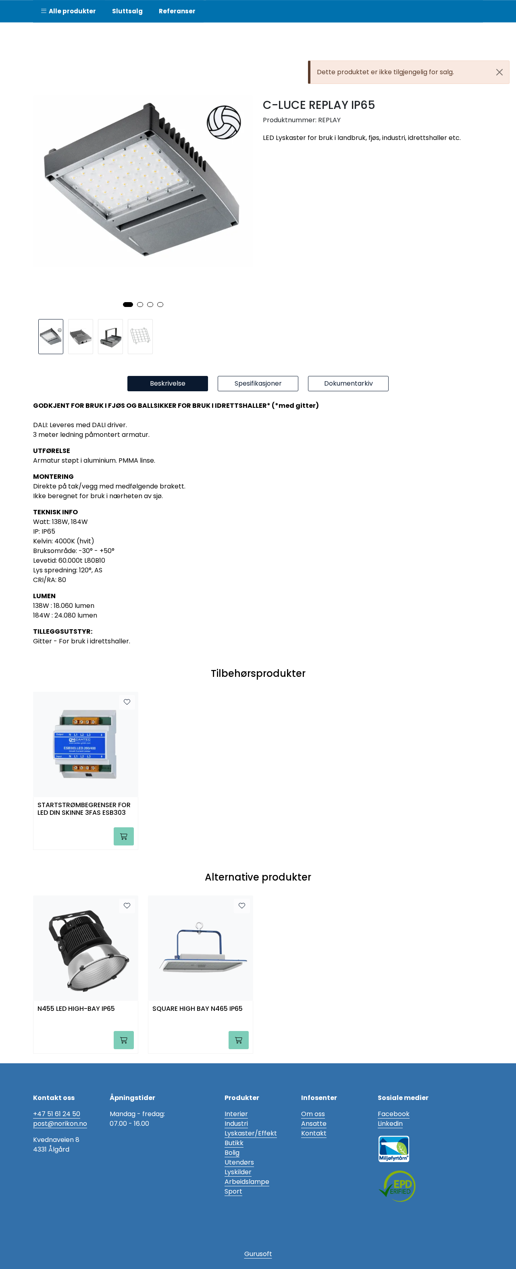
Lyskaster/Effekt (251, 1133)
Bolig (232, 1152)
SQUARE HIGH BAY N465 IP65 (197, 1009)
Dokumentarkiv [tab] (348, 383)
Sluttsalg (127, 11)
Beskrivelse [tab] (167, 383)
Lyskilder (238, 1172)
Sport (233, 1191)
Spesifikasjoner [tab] (258, 383)
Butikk (234, 1143)
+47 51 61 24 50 (56, 1114)
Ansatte (314, 1123)
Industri (236, 1123)
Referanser (177, 11)
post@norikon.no (60, 1123)
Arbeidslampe (247, 1181)
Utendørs (239, 1162)
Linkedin (390, 1123)
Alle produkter (71, 11)
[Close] (499, 72)
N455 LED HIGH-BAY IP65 (76, 1009)
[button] (128, 304)
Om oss (313, 1114)
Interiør (236, 1114)
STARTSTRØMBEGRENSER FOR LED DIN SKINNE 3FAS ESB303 (84, 809)
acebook (395, 1114)
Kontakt (314, 1133)
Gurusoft (258, 1254)
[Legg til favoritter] (127, 702)
